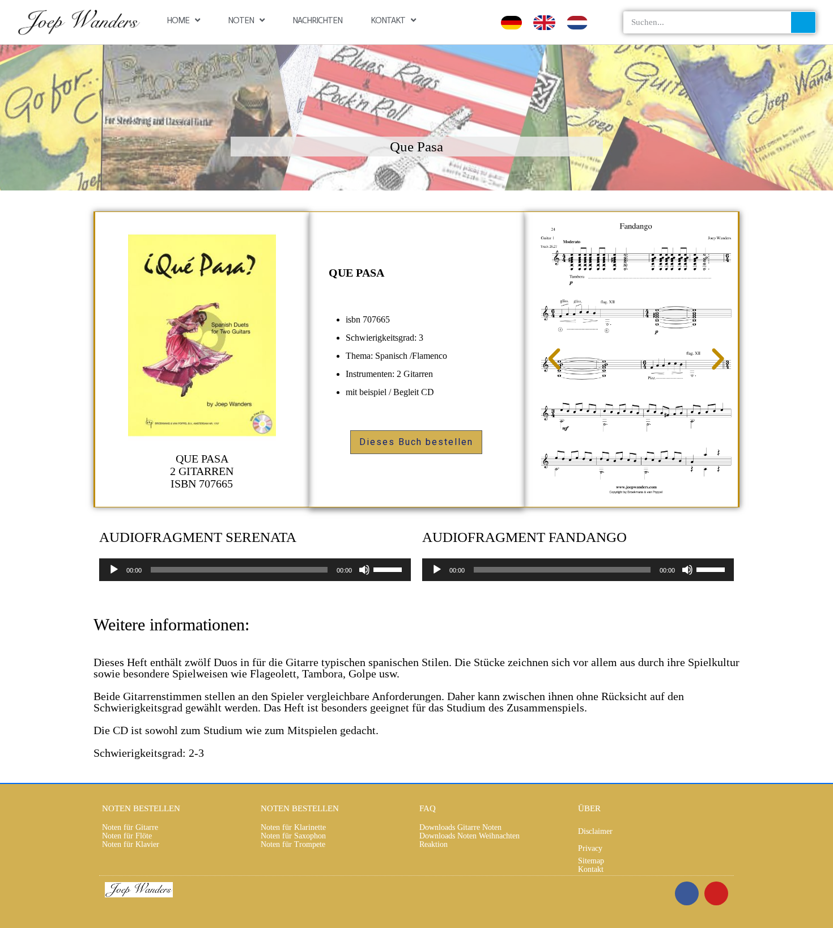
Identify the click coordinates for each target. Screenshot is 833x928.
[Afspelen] (114, 569)
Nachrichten (317, 20)
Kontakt (388, 20)
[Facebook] (687, 893)
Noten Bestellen (141, 808)
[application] (255, 569)
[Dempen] (364, 569)
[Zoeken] (803, 22)
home (178, 20)
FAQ (427, 808)
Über (589, 808)
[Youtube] (716, 893)
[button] (554, 359)
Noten (241, 20)
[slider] (389, 568)
